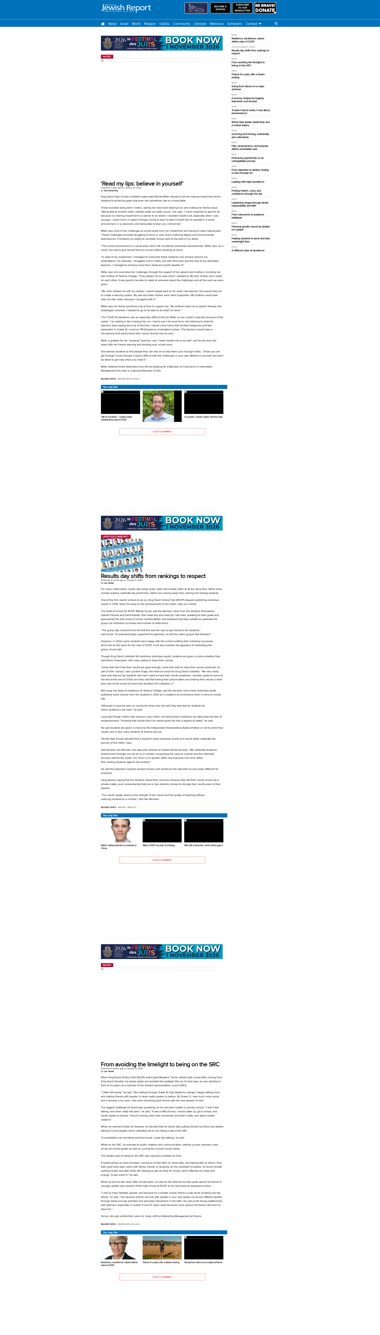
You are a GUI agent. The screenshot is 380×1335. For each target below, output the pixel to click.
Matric (122, 807)
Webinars (217, 23)
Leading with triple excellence (248, 181)
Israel (124, 23)
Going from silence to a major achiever (248, 88)
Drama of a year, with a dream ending (248, 76)
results (132, 807)
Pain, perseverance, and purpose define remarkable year (250, 147)
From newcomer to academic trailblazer (248, 216)
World (136, 23)
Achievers (234, 23)
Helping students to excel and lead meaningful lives (251, 240)
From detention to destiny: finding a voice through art (250, 171)
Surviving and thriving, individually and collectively (250, 136)
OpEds (164, 23)
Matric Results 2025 (129, 1224)
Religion (150, 23)
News (112, 23)
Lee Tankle (109, 582)
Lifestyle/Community (240, 47)
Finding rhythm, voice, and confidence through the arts (247, 192)
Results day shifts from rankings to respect (250, 52)
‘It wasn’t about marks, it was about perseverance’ (251, 112)
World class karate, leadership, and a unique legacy (251, 124)
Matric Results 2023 (129, 379)
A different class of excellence (248, 250)
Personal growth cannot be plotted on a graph (251, 228)
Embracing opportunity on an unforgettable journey (248, 159)
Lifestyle (200, 23)
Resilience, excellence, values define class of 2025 (248, 40)
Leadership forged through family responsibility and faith (250, 204)
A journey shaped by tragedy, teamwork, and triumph (248, 100)
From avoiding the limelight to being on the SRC (248, 64)
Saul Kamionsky (111, 190)
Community (181, 23)
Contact (252, 23)
